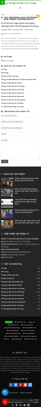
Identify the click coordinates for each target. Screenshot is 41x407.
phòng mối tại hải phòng (12, 328)
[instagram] (30, 385)
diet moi (6, 339)
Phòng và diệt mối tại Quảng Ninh (13, 100)
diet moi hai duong (29, 333)
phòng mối (31, 322)
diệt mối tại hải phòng (11, 336)
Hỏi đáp (4, 69)
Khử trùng (29, 29)
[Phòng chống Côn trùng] (20, 2)
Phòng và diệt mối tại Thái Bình (12, 103)
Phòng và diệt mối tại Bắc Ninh (25, 79)
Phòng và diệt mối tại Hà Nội (11, 83)
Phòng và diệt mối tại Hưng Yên (12, 93)
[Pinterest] (21, 385)
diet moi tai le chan (27, 325)
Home (3, 15)
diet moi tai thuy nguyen (29, 336)
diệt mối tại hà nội (20, 322)
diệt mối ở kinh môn (30, 339)
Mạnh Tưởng (7, 29)
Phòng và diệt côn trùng (9, 76)
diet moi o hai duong (27, 330)
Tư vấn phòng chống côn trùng (12, 106)
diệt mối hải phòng (12, 330)
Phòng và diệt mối (7, 79)
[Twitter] (16, 385)
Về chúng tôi (13, 393)
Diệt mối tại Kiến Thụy (29, 328)
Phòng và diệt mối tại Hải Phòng (12, 90)
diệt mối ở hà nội (13, 325)
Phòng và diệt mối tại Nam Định (12, 96)
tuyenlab (36, 402)
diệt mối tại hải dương (13, 333)
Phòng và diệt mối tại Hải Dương (12, 86)
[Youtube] (25, 385)
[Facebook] (11, 385)
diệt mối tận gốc (16, 339)
